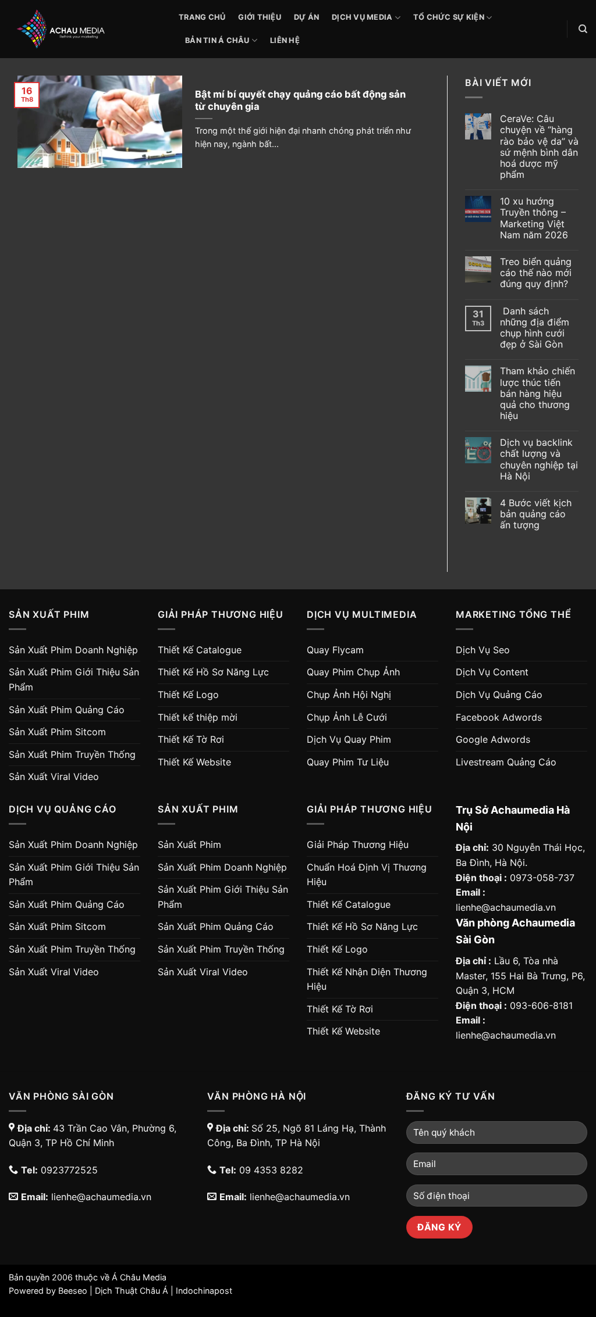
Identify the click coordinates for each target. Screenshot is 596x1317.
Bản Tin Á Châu (217, 40)
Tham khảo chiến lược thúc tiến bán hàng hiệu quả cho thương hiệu (537, 393)
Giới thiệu (259, 17)
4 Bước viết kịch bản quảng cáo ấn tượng (536, 514)
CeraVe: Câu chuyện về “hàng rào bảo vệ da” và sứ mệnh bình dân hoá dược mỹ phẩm (539, 146)
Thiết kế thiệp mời (197, 717)
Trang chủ (202, 17)
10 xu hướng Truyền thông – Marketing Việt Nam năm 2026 (534, 218)
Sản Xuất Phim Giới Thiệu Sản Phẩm (74, 679)
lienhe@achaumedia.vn (506, 907)
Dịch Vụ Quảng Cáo (499, 694)
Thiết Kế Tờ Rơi (191, 739)
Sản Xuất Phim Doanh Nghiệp (73, 650)
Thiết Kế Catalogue (200, 650)
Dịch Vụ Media (362, 17)
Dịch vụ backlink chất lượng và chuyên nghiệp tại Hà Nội (539, 459)
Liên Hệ (285, 40)
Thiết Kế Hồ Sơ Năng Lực (213, 672)
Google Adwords (493, 739)
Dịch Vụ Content (492, 672)
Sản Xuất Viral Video (54, 776)
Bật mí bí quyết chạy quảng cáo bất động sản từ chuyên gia (300, 100)
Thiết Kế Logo (188, 694)
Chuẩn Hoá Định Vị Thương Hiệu (367, 874)
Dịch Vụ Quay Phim (349, 739)
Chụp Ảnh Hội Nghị (349, 694)
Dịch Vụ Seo (483, 650)
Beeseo (72, 1290)
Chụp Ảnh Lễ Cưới (347, 717)
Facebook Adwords (499, 717)
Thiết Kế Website (194, 762)
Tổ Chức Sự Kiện (448, 17)
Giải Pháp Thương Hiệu (358, 844)
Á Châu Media (139, 1277)
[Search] (583, 29)
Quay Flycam (335, 650)
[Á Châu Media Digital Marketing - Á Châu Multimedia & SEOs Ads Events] (85, 29)
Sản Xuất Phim (189, 844)
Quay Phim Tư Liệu (348, 762)
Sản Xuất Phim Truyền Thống (72, 754)
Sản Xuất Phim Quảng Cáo (67, 709)
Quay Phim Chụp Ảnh (353, 672)
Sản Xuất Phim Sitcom (57, 732)
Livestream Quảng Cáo (506, 762)
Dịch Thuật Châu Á (131, 1290)
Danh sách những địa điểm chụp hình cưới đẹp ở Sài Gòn (534, 328)
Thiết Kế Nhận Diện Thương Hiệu (367, 979)
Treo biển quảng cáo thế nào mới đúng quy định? (536, 272)
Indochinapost (204, 1290)
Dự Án (306, 17)
